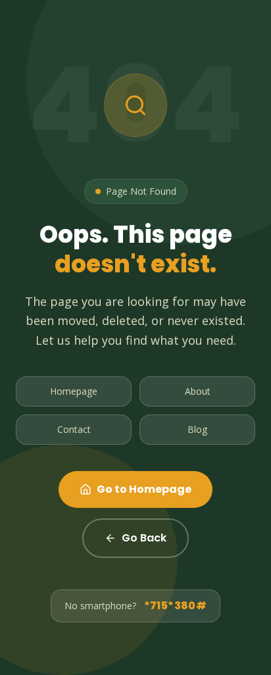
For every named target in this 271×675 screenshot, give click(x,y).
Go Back (144, 537)
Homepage (73, 391)
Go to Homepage (144, 489)
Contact (74, 429)
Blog (197, 429)
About (197, 391)
